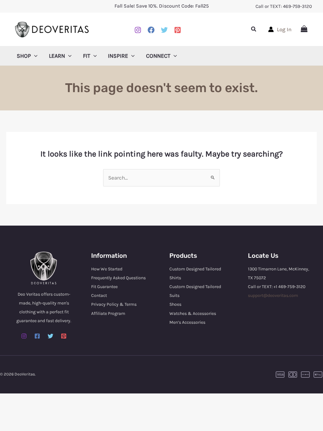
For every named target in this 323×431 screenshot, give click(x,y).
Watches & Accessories (192, 313)
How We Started (106, 269)
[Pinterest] (177, 30)
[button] (254, 29)
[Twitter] (50, 336)
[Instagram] (137, 30)
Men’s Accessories (187, 322)
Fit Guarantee (104, 286)
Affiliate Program (108, 313)
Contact (99, 295)
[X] (164, 30)
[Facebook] (151, 30)
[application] (34, 55)
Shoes (175, 304)
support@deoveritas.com (273, 295)
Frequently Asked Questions (118, 277)
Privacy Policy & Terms (114, 304)
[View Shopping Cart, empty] (304, 29)
